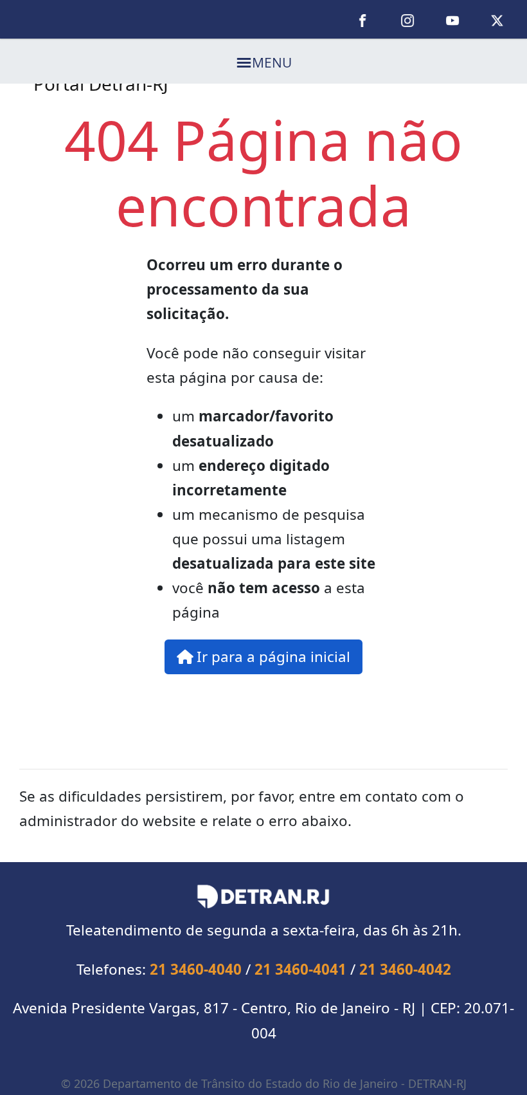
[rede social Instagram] (407, 19)
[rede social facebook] (363, 19)
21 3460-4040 (196, 969)
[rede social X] (497, 19)
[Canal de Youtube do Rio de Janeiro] (452, 19)
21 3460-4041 (300, 969)
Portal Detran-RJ (100, 83)
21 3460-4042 (405, 969)
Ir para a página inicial (271, 657)
